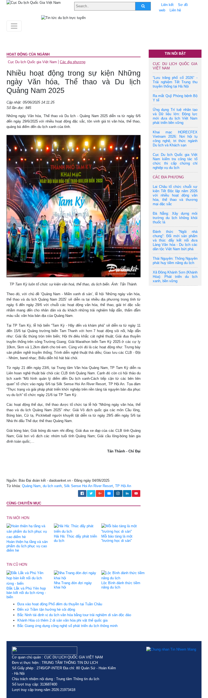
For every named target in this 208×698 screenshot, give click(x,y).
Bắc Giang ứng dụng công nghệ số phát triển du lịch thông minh (67, 626)
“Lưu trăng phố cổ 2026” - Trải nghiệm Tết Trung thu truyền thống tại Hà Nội (175, 82)
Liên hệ (175, 10)
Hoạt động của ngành (28, 54)
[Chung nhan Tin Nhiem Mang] (171, 649)
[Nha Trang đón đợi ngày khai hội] (75, 575)
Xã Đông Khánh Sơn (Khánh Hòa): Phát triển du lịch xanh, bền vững (175, 276)
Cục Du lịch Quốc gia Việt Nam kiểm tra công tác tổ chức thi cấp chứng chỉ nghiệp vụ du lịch (175, 161)
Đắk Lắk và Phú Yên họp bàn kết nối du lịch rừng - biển (26, 592)
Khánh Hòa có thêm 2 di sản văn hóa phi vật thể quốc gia (62, 620)
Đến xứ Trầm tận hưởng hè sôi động (46, 609)
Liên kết (167, 5)
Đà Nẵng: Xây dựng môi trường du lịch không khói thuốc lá (175, 217)
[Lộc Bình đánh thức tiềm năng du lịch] (123, 575)
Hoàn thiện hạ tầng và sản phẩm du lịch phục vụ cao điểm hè (27, 546)
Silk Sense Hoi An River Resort (88, 486)
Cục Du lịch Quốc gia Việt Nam (32, 62)
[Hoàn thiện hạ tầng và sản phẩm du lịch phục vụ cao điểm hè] (28, 531)
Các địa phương (72, 62)
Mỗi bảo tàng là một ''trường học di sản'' (116, 538)
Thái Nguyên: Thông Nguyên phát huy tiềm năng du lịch (175, 260)
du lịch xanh (52, 486)
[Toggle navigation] (14, 26)
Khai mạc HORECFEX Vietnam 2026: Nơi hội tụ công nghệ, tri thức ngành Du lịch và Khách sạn (175, 138)
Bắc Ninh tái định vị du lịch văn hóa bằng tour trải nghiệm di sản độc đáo (74, 615)
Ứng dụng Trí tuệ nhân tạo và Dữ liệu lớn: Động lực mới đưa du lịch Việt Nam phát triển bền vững (175, 116)
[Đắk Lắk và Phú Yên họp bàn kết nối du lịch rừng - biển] (28, 578)
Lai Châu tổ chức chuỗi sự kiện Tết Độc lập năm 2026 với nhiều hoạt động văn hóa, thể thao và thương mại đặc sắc (175, 195)
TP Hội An (123, 486)
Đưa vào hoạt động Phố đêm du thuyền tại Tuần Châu (59, 604)
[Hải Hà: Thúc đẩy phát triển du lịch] (75, 529)
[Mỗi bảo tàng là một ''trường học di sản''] (123, 529)
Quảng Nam (31, 486)
